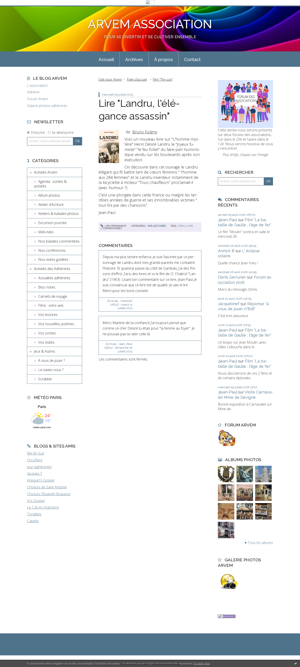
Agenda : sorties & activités (50, 183)
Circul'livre (34, 460)
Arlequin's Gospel (40, 480)
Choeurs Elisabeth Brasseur (49, 493)
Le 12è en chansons (43, 507)
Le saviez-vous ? (50, 369)
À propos (163, 59)
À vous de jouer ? (51, 360)
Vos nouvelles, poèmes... (57, 323)
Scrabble (45, 379)
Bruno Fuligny (144, 131)
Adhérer (33, 92)
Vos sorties (47, 333)
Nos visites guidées (53, 259)
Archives (134, 59)
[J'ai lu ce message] (295, 663)
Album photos (49, 195)
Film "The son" (163, 79)
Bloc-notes (46, 287)
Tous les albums (260, 542)
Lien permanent (115, 226)
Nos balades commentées (59, 241)
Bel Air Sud (35, 453)
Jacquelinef (228, 303)
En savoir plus (202, 663)
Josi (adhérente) (39, 466)
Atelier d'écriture (51, 204)
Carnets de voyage (52, 296)
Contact (192, 59)
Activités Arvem (45, 172)
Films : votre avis (50, 305)
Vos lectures (48, 314)
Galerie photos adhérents (47, 105)
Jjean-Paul (227, 220)
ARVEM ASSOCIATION (150, 24)
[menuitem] (106, 59)
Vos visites (46, 342)
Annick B (226, 250)
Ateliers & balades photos (58, 213)
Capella (32, 520)
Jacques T (34, 473)
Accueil (106, 59)
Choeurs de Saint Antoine (47, 487)
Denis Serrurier (232, 277)
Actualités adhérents (54, 278)
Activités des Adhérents (52, 268)
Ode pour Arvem (110, 79)
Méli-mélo (46, 232)
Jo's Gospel (36, 500)
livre (189, 226)
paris (181, 226)
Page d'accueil (137, 79)
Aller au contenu (15, 9)
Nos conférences (52, 250)
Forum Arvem (37, 99)
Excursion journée (52, 222)
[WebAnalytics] (150, 2)
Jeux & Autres (44, 351)
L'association (37, 85)
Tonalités (34, 514)
